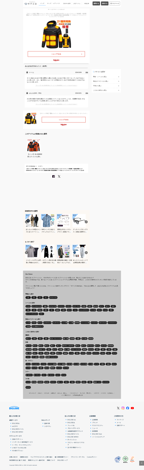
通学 (46, 310)
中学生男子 (40, 382)
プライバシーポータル (78, 457)
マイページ (115, 3)
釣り (41, 313)
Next (86, 221)
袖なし (35, 353)
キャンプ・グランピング (32, 313)
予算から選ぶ (97, 86)
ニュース (95, 428)
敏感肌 (65, 353)
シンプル (28, 367)
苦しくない (28, 345)
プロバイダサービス (73, 428)
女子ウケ (89, 353)
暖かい (52, 345)
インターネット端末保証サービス (22, 442)
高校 (28, 310)
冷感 (34, 338)
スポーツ (69, 310)
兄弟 (72, 382)
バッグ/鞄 (71, 322)
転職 (45, 306)
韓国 (53, 353)
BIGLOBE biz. (71, 420)
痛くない (97, 345)
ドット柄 (91, 364)
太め (49, 349)
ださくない (103, 345)
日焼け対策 (28, 349)
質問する (96, 3)
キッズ (49, 3)
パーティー (68, 306)
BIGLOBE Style (97, 434)
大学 (34, 310)
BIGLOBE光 (15, 423)
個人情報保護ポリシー (61, 457)
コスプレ (28, 387)
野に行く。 (89, 393)
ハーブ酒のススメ (66, 395)
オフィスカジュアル (37, 306)
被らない (84, 345)
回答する (104, 3)
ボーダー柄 (69, 364)
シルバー (58, 375)
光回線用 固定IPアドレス (75, 431)
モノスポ (82, 393)
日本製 (46, 353)
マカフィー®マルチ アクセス (75, 443)
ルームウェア (94, 322)
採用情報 (95, 431)
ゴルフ (99, 310)
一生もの (103, 353)
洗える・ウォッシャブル (56, 338)
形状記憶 (91, 338)
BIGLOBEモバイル (18, 429)
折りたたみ (91, 349)
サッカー (105, 310)
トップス (28, 322)
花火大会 (96, 306)
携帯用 (84, 349)
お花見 (84, 306)
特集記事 (86, 3)
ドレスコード (61, 306)
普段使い (53, 367)
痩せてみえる (90, 345)
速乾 (46, 338)
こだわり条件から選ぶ (100, 90)
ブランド (95, 423)
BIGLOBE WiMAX (17, 432)
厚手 (97, 349)
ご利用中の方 (118, 416)
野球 (111, 310)
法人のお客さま (70, 416)
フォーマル (66, 367)
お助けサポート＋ (17, 439)
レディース (56, 3)
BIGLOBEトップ (62, 460)
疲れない (47, 345)
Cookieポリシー (92, 457)
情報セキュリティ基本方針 (36, 460)
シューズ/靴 (64, 322)
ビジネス (28, 306)
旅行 (113, 306)
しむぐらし (47, 426)
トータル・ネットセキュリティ (21, 445)
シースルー (43, 364)
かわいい (114, 364)
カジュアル (34, 367)
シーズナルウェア (112, 322)
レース (96, 364)
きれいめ (47, 367)
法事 (63, 310)
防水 (40, 338)
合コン (107, 306)
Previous (26, 221)
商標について (51, 460)
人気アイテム (76, 3)
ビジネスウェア (47, 322)
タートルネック (35, 364)
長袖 (115, 349)
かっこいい (59, 367)
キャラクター (106, 382)
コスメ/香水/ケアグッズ (37, 326)
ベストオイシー (74, 393)
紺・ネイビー (51, 375)
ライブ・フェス (76, 306)
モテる (83, 353)
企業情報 (92, 416)
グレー (44, 375)
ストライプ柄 (84, 364)
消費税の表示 (24, 457)
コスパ (28, 357)
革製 (102, 364)
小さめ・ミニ (42, 349)
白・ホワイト (29, 375)
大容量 (60, 349)
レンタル (71, 353)
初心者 (46, 382)
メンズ (42, 3)
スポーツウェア (102, 322)
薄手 (103, 349)
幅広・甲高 (28, 353)
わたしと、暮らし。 (63, 393)
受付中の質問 (66, 3)
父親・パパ (60, 382)
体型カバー (59, 353)
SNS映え (42, 357)
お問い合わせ (13, 457)
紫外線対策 (110, 345)
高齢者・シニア (97, 382)
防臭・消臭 (65, 338)
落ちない (78, 345)
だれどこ (40, 393)
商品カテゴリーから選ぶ (100, 81)
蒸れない (41, 345)
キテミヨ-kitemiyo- (31, 166)
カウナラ (96, 393)
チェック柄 (76, 364)
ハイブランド (96, 353)
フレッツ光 (70, 425)
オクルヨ (46, 393)
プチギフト (53, 382)
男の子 (78, 382)
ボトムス (40, 322)
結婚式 (57, 310)
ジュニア (28, 382)
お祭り (89, 306)
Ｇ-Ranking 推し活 (78, 395)
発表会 (40, 310)
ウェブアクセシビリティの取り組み (41, 457)
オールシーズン (53, 297)
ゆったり (55, 349)
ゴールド (64, 375)
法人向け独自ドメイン (74, 447)
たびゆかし (110, 393)
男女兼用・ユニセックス (52, 357)
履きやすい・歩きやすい (68, 345)
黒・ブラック (37, 375)
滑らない (35, 345)
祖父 (66, 382)
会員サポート (121, 425)
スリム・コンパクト (76, 349)
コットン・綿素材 (52, 364)
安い (109, 353)
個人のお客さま (14, 416)
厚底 (77, 353)
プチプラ (114, 353)
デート (101, 306)
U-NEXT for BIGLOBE (19, 448)
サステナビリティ (97, 425)
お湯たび (53, 393)
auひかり (15, 426)
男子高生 (34, 382)
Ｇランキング (32, 393)
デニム (28, 364)
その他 (28, 326)
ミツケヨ (103, 393)
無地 (108, 364)
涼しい (58, 345)
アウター (34, 322)
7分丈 (41, 353)
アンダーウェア (56, 322)
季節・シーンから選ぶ (100, 76)
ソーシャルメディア (98, 437)
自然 (41, 367)
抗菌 (78, 338)
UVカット (28, 338)
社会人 (84, 382)
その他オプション (17, 451)
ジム (75, 310)
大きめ (35, 349)
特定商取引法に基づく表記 (17, 460)
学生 (90, 382)
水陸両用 (72, 338)
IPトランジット (72, 440)
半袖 (109, 349)
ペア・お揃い (35, 357)
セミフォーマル (52, 306)
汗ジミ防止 (84, 338)
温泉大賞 (47, 423)
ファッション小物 (85, 322)
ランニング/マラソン (84, 310)
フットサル (93, 310)
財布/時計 (77, 322)
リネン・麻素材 (61, 364)
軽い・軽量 (67, 349)
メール (119, 423)
